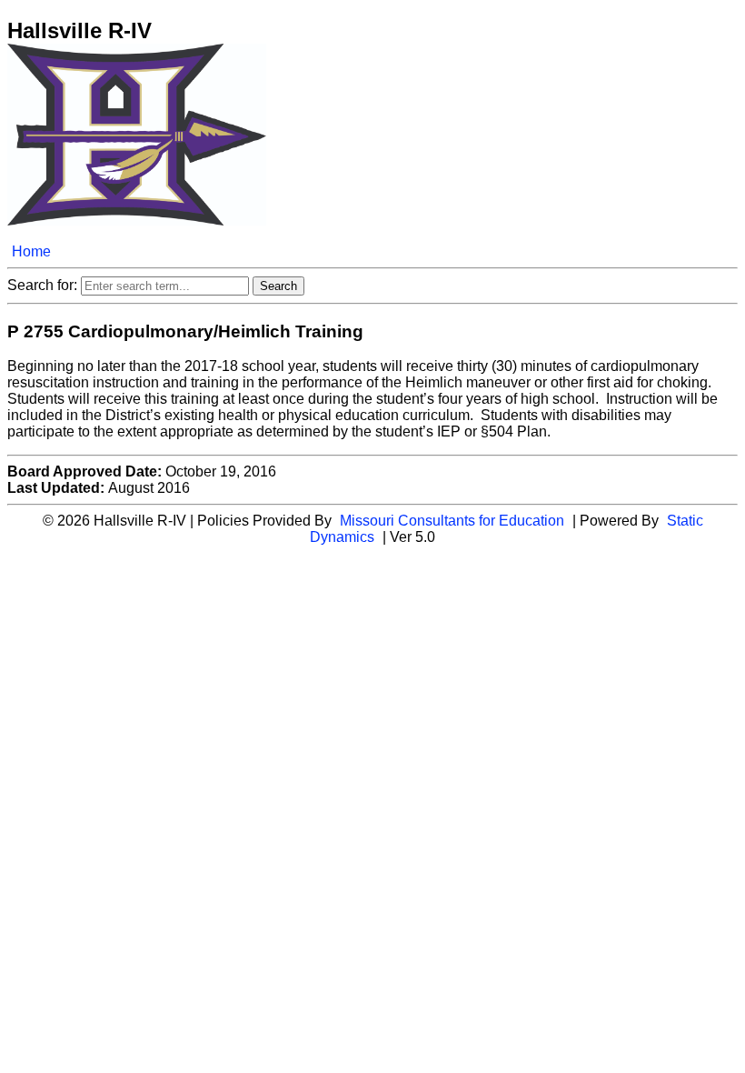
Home (31, 251)
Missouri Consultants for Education (452, 520)
